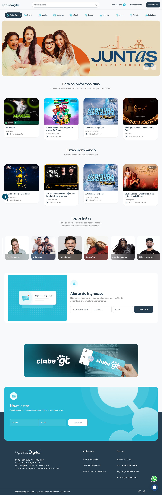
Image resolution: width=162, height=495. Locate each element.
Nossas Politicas (124, 404)
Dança (90, 15)
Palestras (136, 15)
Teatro (29, 15)
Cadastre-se (153, 5)
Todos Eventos (15, 15)
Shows (106, 15)
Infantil (75, 15)
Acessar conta (136, 5)
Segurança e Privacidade (128, 416)
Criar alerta (143, 254)
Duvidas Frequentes (91, 410)
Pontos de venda (90, 404)
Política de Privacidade (127, 410)
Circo (121, 15)
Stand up (60, 15)
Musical (45, 15)
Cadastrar (78, 367)
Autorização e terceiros (127, 422)
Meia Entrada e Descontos (94, 416)
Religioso (152, 15)
